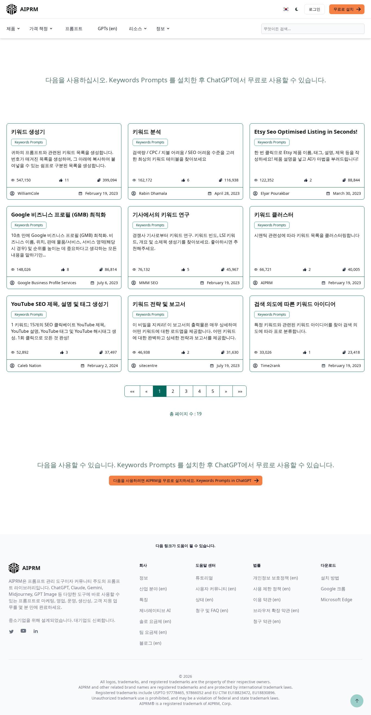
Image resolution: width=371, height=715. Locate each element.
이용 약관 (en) (267, 600)
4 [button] (199, 391)
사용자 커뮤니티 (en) (216, 589)
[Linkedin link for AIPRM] (37, 632)
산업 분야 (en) (153, 589)
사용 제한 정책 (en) (271, 589)
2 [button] (173, 391)
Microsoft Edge (336, 600)
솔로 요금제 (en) (155, 621)
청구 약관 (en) (267, 621)
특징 (143, 600)
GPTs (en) (107, 29)
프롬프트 (74, 29)
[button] (132, 391)
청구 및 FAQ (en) (212, 610)
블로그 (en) (150, 643)
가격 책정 (38, 29)
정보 (160, 29)
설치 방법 (330, 578)
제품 (11, 29)
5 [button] (213, 391)
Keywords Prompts (29, 142)
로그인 (314, 9)
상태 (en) (204, 600)
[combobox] (312, 29)
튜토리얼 (204, 578)
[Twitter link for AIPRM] (11, 631)
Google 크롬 (333, 589)
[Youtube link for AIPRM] (24, 632)
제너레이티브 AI (155, 610)
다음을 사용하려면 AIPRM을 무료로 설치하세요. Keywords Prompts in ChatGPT (182, 480)
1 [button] (159, 391)
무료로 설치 (344, 9)
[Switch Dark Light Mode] (297, 9)
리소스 (135, 29)
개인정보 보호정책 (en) (275, 578)
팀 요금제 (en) (153, 632)
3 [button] (186, 391)
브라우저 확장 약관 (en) (276, 610)
